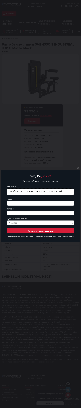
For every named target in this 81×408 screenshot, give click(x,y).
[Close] (78, 168)
